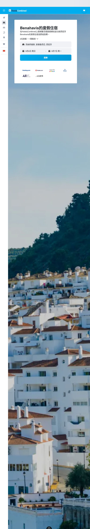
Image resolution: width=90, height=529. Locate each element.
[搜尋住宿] (4, 22)
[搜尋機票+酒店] (4, 32)
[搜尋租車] (4, 27)
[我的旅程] (4, 44)
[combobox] (29, 39)
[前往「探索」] (4, 37)
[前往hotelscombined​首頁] (17, 10)
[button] (4, 10)
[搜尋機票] (4, 17)
